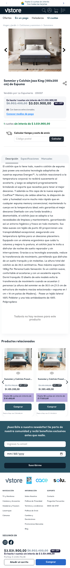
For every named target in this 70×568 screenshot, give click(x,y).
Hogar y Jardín (9, 25)
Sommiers (48, 25)
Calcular (56, 139)
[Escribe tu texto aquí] (59, 481)
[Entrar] (50, 10)
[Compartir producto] (64, 83)
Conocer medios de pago (20, 114)
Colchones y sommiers (30, 25)
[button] (35, 50)
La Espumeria (25, 93)
